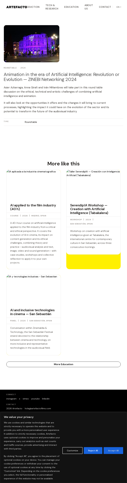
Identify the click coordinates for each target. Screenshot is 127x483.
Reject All (93, 450)
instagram (11, 398)
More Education (63, 364)
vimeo (26, 398)
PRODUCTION (31, 7)
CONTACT (105, 7)
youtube (35, 398)
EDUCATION (71, 7)
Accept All (113, 450)
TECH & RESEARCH (52, 7)
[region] (63, 447)
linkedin (46, 398)
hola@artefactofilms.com (38, 408)
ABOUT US (89, 7)
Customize (72, 450)
